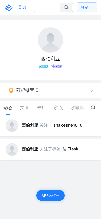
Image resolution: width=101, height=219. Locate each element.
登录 (85, 7)
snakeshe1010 (67, 125)
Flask (73, 149)
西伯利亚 (30, 125)
